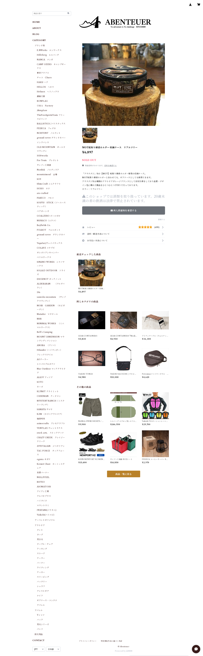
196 (39, 292)
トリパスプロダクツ (46, 364)
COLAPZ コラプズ (46, 248)
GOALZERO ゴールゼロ (49, 216)
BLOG (35, 34)
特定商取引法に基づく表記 (111, 641)
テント (40, 530)
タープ (40, 534)
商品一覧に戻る (123, 474)
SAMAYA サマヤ (44, 409)
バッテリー (42, 581)
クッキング (42, 549)
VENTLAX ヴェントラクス (50, 428)
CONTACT (38, 640)
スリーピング (43, 577)
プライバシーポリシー (88, 641)
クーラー (41, 558)
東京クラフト (43, 73)
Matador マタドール (47, 314)
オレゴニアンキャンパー (48, 252)
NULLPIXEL (43, 477)
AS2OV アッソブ (45, 377)
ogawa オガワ (43, 459)
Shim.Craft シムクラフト (49, 184)
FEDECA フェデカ (46, 128)
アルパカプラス (44, 496)
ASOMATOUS (44, 486)
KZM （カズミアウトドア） (50, 414)
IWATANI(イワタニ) (46, 510)
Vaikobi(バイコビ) (45, 515)
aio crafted (42, 193)
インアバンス (43, 142)
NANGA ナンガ (45, 59)
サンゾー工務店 (44, 165)
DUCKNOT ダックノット (49, 279)
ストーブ (41, 553)
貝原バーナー (43, 472)
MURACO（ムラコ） (47, 220)
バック (40, 619)
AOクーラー (42, 359)
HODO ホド (43, 188)
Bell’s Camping (44, 332)
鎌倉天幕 (41, 96)
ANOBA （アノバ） (47, 345)
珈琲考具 (41, 419)
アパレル (41, 605)
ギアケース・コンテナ (47, 600)
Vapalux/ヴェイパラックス (49, 243)
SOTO (40, 382)
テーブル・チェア (45, 544)
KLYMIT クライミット (48, 391)
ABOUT (36, 28)
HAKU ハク (42, 82)
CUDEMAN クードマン (49, 396)
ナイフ (40, 595)
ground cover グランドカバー (51, 137)
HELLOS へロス (45, 87)
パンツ (40, 629)
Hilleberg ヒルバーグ (48, 55)
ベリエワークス (44, 257)
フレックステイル (45, 354)
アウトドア (40, 525)
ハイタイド (42, 500)
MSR (39, 319)
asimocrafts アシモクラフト (51, 423)
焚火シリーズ (43, 624)
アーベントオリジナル (45, 520)
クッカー (41, 572)
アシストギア (43, 591)
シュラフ (41, 586)
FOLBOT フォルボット (48, 230)
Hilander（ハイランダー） (49, 350)
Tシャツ (41, 615)
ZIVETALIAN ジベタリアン (51, 446)
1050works (42, 155)
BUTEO (41, 482)
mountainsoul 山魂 (47, 174)
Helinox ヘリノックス (48, 91)
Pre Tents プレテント (48, 160)
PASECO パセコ (45, 198)
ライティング (43, 567)
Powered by (120, 651)
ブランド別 (40, 45)
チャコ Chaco (44, 77)
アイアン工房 (43, 491)
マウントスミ (43, 505)
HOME (36, 22)
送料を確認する (110, 166)
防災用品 (39, 634)
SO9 (39, 179)
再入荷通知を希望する (125, 210)
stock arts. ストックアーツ (50, 433)
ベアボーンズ (43, 211)
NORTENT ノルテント (48, 133)
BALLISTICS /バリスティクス (51, 123)
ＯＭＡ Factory (45, 105)
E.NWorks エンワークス (49, 50)
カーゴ (40, 386)
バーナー (41, 563)
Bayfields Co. (44, 225)
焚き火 (40, 539)
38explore (42, 110)
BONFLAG (42, 101)
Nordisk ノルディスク (48, 170)
